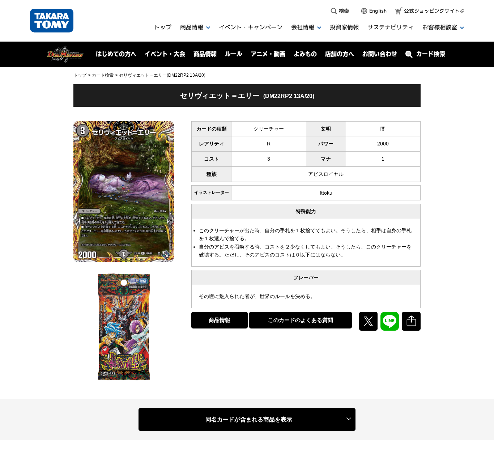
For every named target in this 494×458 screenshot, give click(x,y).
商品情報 (219, 320)
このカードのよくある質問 (300, 320)
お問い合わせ (379, 54)
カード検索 (103, 75)
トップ (79, 75)
